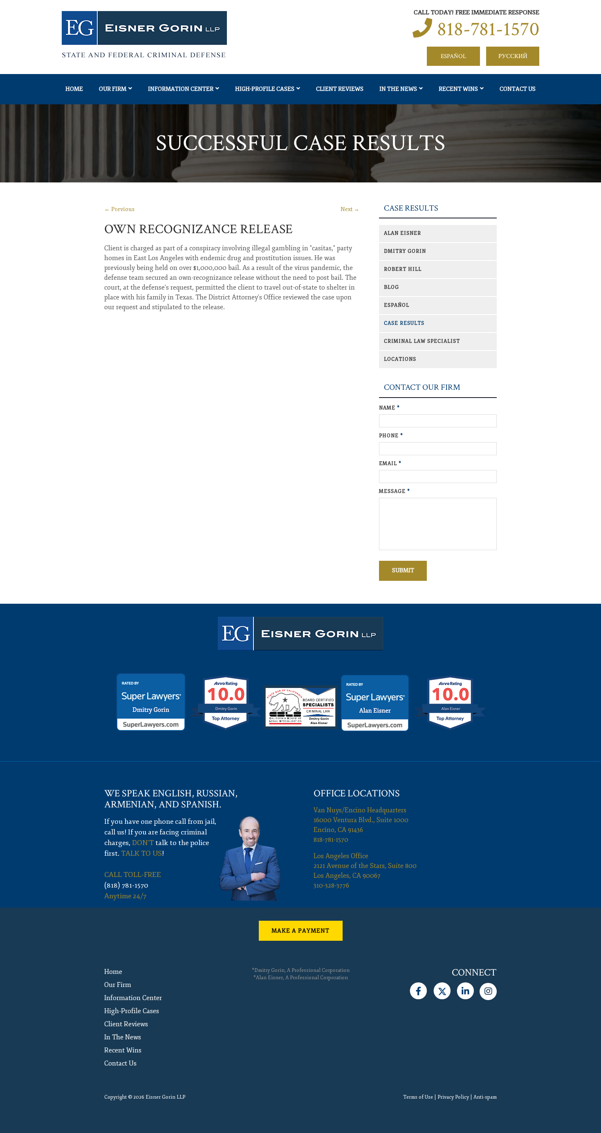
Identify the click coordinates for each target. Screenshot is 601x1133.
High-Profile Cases (264, 88)
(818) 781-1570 (126, 885)
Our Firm (112, 88)
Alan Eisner (402, 233)
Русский (512, 56)
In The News (398, 88)
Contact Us (518, 88)
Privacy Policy (453, 1097)
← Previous (119, 209)
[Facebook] (418, 989)
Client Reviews (339, 88)
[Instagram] (488, 989)
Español (453, 56)
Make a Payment (300, 930)
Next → (350, 209)
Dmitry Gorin (405, 251)
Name (389, 408)
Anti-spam (485, 1097)
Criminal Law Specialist (422, 341)
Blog (391, 287)
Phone (391, 436)
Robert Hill (403, 269)
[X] (442, 989)
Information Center (180, 88)
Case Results (411, 208)
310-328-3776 (331, 885)
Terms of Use (418, 1097)
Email (390, 464)
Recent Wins (458, 88)
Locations (400, 359)
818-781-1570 (488, 29)
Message (394, 491)
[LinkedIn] (465, 989)
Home (74, 88)
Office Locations (357, 793)
